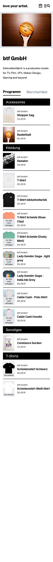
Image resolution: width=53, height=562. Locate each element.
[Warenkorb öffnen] (40, 6)
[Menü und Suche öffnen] (47, 6)
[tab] (13, 92)
